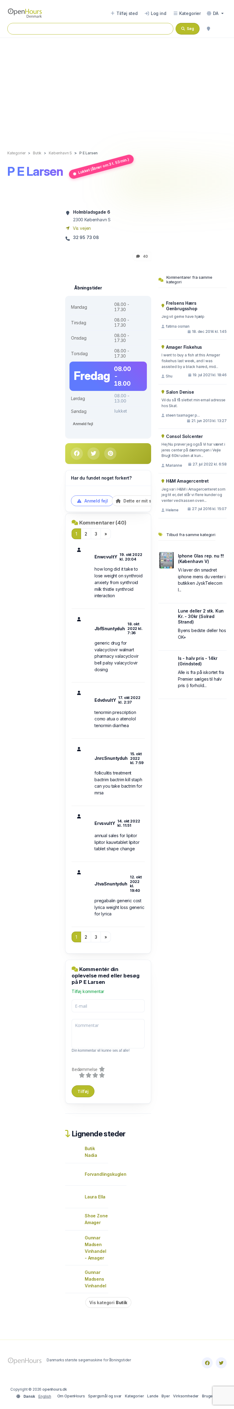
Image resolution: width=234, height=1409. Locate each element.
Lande (152, 1396)
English (44, 1396)
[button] (215, 13)
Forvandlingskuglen (105, 1174)
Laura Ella (95, 1196)
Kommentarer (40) (102, 523)
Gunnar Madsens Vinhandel (95, 1279)
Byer (165, 1396)
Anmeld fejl (83, 423)
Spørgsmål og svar (105, 1396)
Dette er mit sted (140, 500)
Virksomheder (186, 1396)
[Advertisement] (117, 88)
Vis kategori (108, 1302)
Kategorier (134, 1396)
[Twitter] (221, 1362)
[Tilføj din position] (208, 29)
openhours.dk (54, 1389)
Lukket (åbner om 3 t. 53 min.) (104, 166)
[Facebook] (207, 1362)
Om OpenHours (71, 1396)
